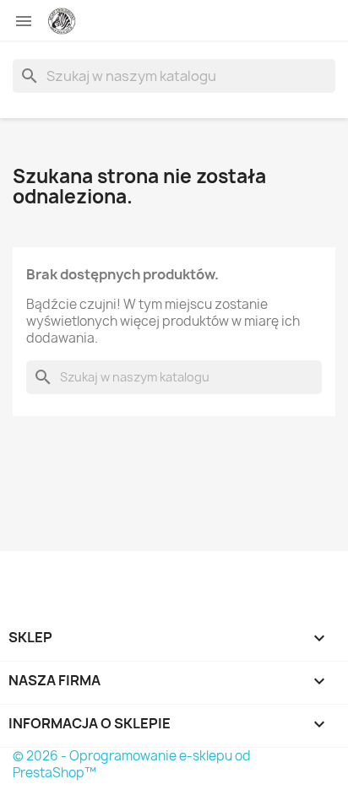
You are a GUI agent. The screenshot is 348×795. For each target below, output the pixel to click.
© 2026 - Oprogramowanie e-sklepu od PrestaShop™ (132, 764)
